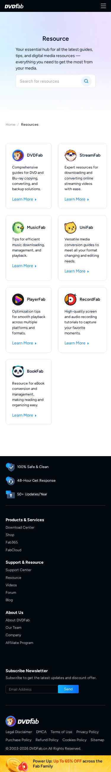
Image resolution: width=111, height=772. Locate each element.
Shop (10, 534)
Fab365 (12, 542)
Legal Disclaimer (19, 732)
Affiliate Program (19, 642)
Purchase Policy (18, 740)
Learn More (23, 199)
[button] (68, 689)
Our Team (13, 627)
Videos (11, 585)
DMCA (41, 732)
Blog (9, 600)
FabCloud (13, 550)
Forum (11, 592)
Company (13, 635)
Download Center (20, 527)
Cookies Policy (74, 740)
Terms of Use (61, 732)
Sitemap (97, 740)
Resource (13, 577)
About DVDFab (18, 620)
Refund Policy (47, 740)
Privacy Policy (87, 732)
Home (10, 124)
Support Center (18, 570)
